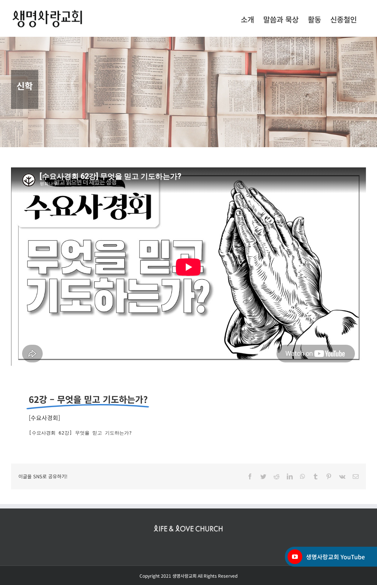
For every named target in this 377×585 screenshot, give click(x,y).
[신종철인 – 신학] (188, 92)
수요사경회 (44, 417)
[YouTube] (295, 556)
